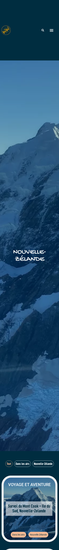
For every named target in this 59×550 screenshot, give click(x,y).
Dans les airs (18, 534)
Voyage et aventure (29, 484)
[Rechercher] (42, 30)
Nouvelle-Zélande (38, 534)
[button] (51, 30)
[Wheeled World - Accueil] (6, 30)
